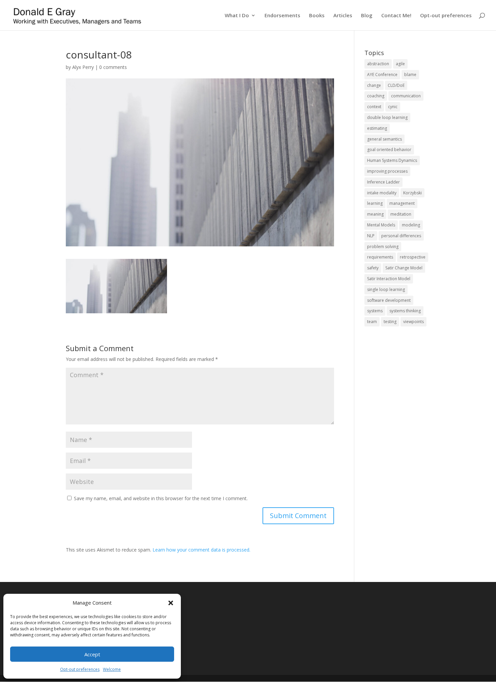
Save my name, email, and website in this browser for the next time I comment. (161, 498)
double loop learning (387, 117)
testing (390, 321)
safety (373, 268)
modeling (411, 225)
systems (375, 311)
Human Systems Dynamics (392, 160)
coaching (375, 96)
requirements (380, 257)
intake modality (381, 193)
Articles (342, 16)
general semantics (384, 139)
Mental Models (381, 225)
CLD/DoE (396, 85)
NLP (371, 236)
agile (400, 64)
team (372, 321)
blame (410, 74)
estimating (377, 128)
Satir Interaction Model (388, 279)
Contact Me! (396, 16)
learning (375, 203)
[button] (170, 603)
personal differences (401, 236)
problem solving (382, 246)
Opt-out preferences (80, 669)
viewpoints (413, 321)
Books (317, 16)
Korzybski (412, 193)
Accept (92, 654)
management (402, 203)
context (374, 106)
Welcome (112, 669)
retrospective (412, 257)
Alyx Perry (83, 67)
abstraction (378, 64)
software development (389, 300)
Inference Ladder (383, 182)
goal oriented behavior (389, 149)
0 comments (113, 67)
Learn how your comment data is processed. (201, 549)
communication (406, 96)
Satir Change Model (403, 268)
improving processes (387, 171)
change (374, 85)
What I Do (237, 16)
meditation (400, 214)
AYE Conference (382, 74)
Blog (367, 16)
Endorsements (282, 16)
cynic (392, 106)
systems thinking (405, 311)
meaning (375, 214)
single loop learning (386, 289)
